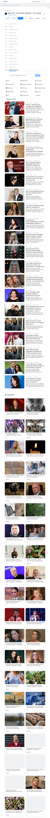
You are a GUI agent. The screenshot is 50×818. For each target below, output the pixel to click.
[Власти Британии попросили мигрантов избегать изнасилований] (14, 702)
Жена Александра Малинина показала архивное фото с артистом (35, 192)
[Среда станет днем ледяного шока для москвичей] (35, 513)
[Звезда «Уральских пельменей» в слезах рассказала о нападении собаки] (14, 639)
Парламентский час (13, 29)
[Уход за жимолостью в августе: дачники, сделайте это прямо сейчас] (35, 681)
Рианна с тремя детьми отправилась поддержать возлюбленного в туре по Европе (34, 106)
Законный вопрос (13, 58)
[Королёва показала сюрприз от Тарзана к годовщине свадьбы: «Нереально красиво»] (14, 660)
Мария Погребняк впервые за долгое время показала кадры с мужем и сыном (34, 236)
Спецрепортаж (12, 32)
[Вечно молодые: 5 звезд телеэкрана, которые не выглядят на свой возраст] (14, 534)
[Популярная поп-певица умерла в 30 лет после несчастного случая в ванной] (35, 450)
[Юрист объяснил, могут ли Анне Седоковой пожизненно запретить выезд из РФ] (35, 806)
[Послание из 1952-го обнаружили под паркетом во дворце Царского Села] (14, 471)
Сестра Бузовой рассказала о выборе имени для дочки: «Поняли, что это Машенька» (35, 279)
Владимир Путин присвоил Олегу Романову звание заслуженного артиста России (34, 120)
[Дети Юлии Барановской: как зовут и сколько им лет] (14, 597)
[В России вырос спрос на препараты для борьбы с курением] (14, 681)
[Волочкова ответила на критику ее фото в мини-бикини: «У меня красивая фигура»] (14, 744)
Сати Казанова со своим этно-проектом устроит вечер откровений (33, 380)
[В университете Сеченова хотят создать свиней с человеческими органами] (35, 723)
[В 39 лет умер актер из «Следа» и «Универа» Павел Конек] (35, 764)
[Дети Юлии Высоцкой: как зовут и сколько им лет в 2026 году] (35, 660)
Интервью (11, 26)
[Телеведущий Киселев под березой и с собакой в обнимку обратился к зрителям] (35, 492)
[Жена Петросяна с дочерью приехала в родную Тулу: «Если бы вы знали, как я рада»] (14, 555)
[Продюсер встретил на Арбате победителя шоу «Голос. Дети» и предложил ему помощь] (14, 618)
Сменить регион (12, 15)
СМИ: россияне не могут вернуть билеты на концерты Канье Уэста (35, 322)
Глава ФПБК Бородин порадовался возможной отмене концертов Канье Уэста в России (33, 351)
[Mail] (4, 1)
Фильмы (31, 18)
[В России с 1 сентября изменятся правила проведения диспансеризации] (35, 471)
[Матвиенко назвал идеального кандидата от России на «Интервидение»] (35, 744)
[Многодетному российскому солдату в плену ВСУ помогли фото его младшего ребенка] (35, 429)
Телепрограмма (8, 10)
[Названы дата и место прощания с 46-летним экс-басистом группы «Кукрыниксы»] (35, 702)
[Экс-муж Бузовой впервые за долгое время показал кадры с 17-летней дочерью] (35, 785)
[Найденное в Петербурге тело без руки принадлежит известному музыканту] (35, 408)
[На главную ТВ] (6, 1)
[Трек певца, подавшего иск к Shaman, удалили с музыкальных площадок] (14, 576)
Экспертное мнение (13, 38)
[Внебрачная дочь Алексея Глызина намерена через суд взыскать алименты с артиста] (35, 618)
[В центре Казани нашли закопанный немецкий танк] (14, 513)
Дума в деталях (12, 23)
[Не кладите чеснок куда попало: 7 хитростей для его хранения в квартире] (14, 806)
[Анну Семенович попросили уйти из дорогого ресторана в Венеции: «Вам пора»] (14, 408)
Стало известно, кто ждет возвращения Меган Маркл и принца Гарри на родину (35, 365)
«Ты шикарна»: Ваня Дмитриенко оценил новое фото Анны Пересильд (34, 337)
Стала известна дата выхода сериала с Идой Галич (34, 206)
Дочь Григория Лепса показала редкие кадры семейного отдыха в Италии (34, 250)
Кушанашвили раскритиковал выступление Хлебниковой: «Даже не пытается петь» (35, 221)
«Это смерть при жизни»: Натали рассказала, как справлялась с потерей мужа (35, 265)
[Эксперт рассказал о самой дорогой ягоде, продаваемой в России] (35, 555)
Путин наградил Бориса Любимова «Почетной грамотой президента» (33, 164)
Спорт (43, 18)
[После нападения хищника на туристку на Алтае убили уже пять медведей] (14, 492)
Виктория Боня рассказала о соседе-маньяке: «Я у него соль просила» (35, 178)
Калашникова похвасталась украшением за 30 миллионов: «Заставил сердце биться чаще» (35, 149)
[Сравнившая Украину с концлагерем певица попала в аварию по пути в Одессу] (14, 429)
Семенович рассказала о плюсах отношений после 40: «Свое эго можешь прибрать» (35, 135)
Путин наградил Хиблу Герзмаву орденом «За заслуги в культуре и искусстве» (33, 293)
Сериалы (37, 18)
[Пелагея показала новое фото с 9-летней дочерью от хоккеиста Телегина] (35, 597)
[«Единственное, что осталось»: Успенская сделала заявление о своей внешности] (14, 450)
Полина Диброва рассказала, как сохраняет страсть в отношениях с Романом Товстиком (35, 308)
